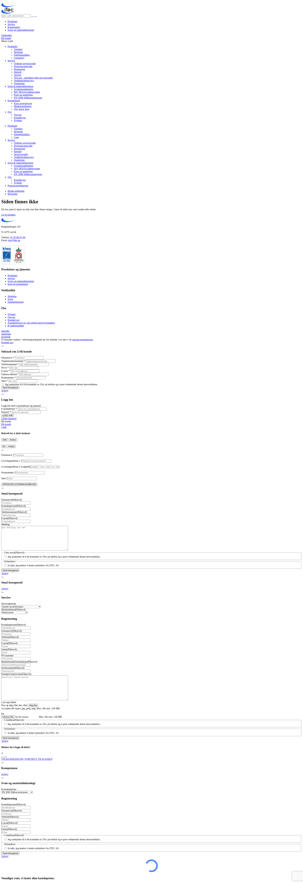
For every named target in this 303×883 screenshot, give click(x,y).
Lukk (4, 427)
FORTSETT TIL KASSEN (38, 759)
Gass (16, 137)
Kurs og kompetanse (18, 284)
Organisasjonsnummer (13, 361)
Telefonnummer (10, 364)
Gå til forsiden (8, 214)
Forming (18, 49)
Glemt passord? (9, 418)
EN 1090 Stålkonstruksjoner (28, 97)
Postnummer (8, 377)
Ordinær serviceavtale (25, 63)
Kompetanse (14, 27)
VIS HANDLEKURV (12, 759)
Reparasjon (19, 69)
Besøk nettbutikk (16, 191)
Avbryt (4, 390)
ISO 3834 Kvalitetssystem (27, 92)
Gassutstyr (19, 57)
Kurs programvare (23, 103)
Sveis (10, 299)
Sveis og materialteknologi (21, 30)
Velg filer (33, 705)
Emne (9, 649)
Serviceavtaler (21, 154)
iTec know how (22, 109)
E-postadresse (9, 408)
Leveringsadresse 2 (15, 466)
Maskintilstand (13, 609)
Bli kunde (6, 38)
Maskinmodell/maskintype (19, 661)
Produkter (12, 21)
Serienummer (12, 668)
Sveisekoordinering (23, 89)
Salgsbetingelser (16, 302)
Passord (6, 412)
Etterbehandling (22, 55)
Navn (5, 367)
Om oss (17, 114)
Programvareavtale (23, 66)
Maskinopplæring (22, 106)
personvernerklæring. (82, 339)
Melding (5, 524)
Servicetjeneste (8, 603)
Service (11, 24)
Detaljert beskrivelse (16, 674)
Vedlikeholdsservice (24, 80)
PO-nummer (7, 655)
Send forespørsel (10, 387)
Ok (4, 446)
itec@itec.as (14, 240)
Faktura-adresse (10, 374)
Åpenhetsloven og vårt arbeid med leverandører (31, 322)
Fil (2, 713)
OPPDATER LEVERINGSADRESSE (19, 484)
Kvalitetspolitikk (16, 325)
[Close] (2, 346)
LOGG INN (7, 415)
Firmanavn (7, 357)
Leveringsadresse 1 (11, 460)
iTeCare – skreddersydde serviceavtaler (33, 77)
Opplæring (19, 83)
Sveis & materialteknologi (20, 86)
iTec (10, 112)
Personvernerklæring (18, 185)
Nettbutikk (6, 35)
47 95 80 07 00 (17, 237)
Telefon (10, 637)
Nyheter (18, 120)
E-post (5, 371)
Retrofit (17, 72)
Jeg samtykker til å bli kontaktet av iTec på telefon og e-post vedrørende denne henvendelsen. (51, 384)
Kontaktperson (13, 506)
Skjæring (18, 52)
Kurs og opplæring (23, 95)
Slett (5, 440)
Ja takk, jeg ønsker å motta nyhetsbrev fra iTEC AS (33, 565)
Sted (4, 381)
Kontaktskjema (8, 789)
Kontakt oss (20, 117)
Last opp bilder (8, 702)
